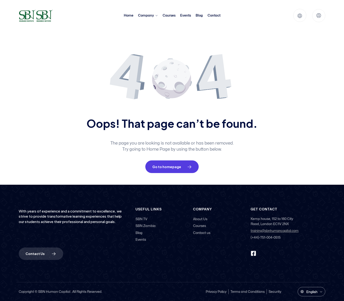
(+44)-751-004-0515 (266, 237)
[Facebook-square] (253, 253)
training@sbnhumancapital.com (275, 230)
